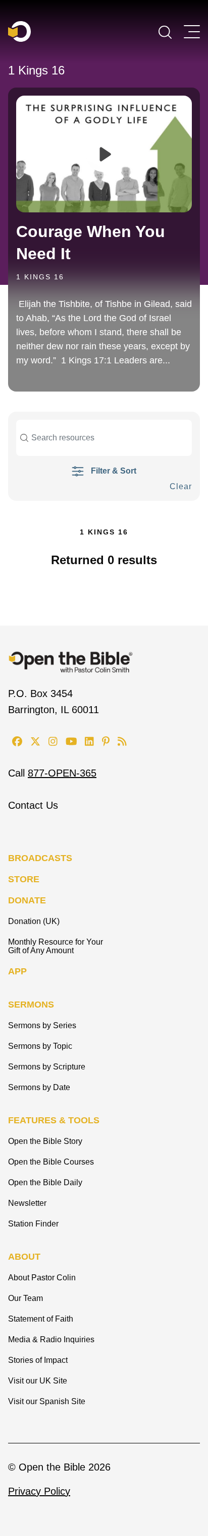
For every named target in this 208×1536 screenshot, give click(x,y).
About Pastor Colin (42, 1277)
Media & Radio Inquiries (51, 1339)
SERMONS (31, 1004)
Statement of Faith (40, 1319)
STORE (23, 879)
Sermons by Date (39, 1087)
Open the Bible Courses (51, 1162)
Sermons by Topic (40, 1046)
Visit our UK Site (37, 1380)
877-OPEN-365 (62, 773)
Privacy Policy (39, 1491)
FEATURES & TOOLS (53, 1120)
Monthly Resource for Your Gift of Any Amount (55, 946)
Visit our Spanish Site (46, 1401)
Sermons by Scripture (46, 1066)
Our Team (25, 1298)
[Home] (19, 31)
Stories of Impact (38, 1360)
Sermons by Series (42, 1025)
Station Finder (33, 1223)
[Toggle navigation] (192, 31)
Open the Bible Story (45, 1141)
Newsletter (27, 1203)
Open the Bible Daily (45, 1182)
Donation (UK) (34, 921)
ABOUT (24, 1256)
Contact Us (33, 805)
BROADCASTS (40, 858)
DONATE (27, 900)
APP (17, 971)
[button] (165, 31)
